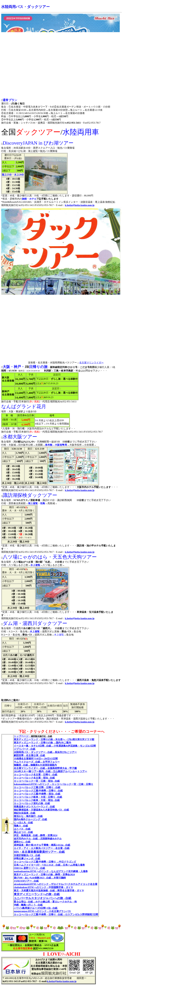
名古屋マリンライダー (91, 362)
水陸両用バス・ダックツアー (25, 7)
